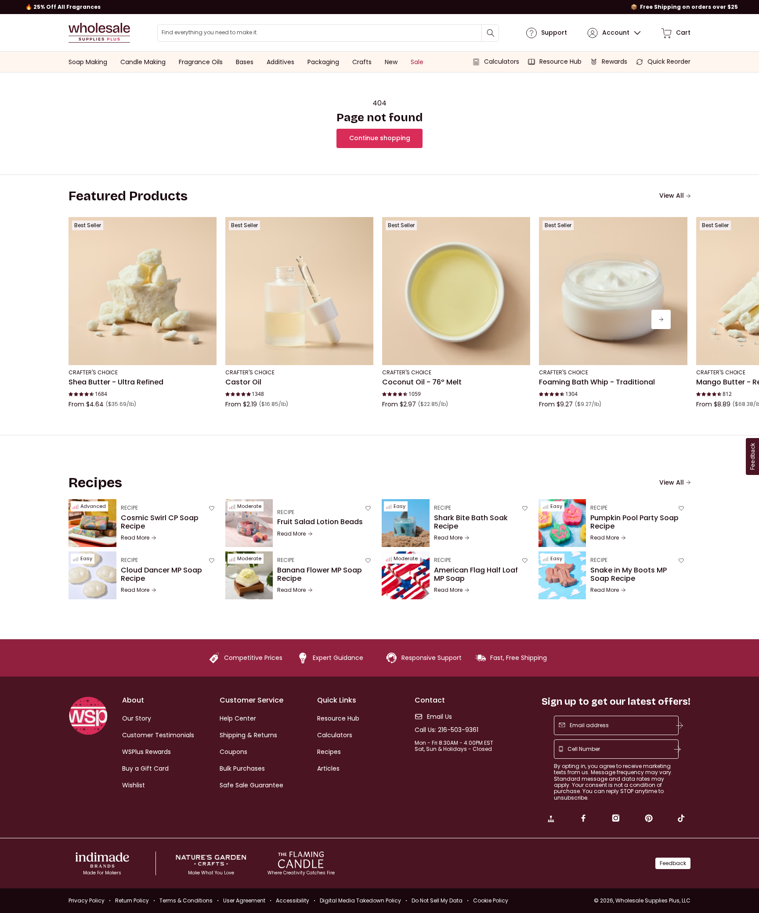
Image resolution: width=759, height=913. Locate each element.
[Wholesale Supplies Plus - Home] (99, 33)
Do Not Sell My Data (437, 900)
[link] (551, 819)
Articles (328, 768)
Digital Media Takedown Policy (360, 900)
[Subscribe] (679, 725)
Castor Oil (243, 382)
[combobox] (328, 33)
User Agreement (244, 900)
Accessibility (292, 900)
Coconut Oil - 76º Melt (422, 382)
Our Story (136, 718)
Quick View (142, 353)
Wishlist (133, 785)
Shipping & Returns (248, 735)
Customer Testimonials (158, 735)
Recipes (329, 751)
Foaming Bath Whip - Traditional (597, 382)
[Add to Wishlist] (207, 226)
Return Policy (132, 900)
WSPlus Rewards (146, 751)
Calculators (334, 735)
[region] (379, 7)
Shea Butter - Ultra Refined (116, 382)
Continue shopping (379, 138)
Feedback (673, 863)
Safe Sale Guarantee (251, 785)
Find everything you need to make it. (210, 32)
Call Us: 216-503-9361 (446, 730)
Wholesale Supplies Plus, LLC (652, 900)
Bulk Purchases (242, 768)
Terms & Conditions (186, 900)
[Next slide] (661, 319)
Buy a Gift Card (145, 768)
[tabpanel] (379, 319)
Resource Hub (338, 718)
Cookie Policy (490, 900)
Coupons (233, 751)
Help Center (238, 718)
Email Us (439, 717)
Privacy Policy (87, 900)
